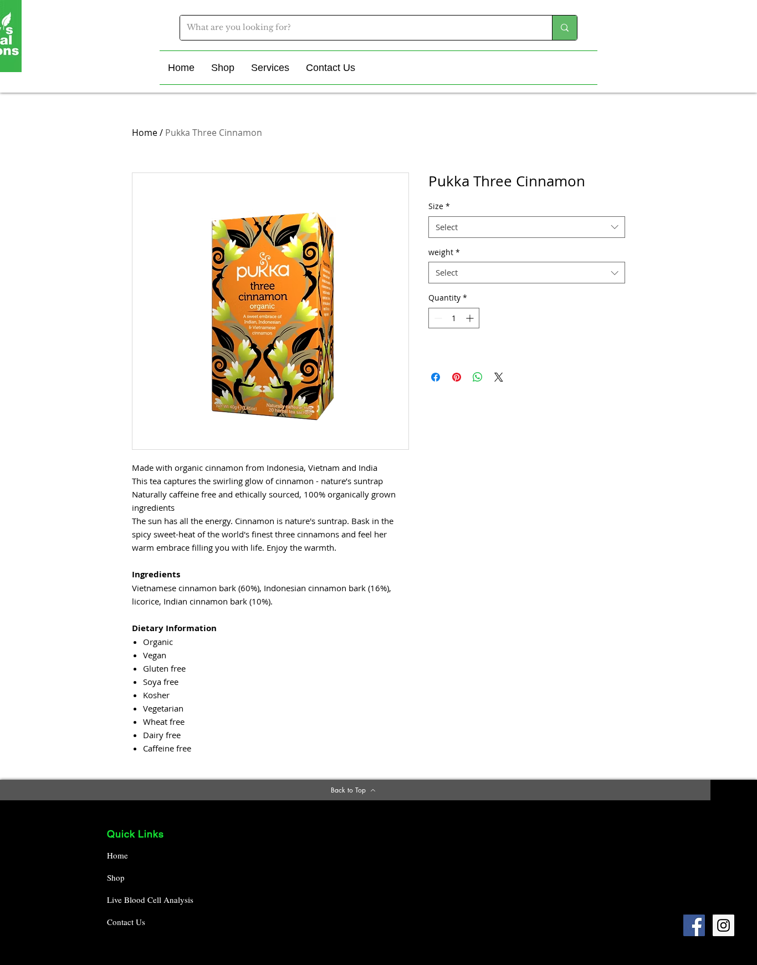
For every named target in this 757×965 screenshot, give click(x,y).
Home (144, 132)
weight (444, 252)
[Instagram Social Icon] (723, 925)
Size (439, 206)
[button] (223, 67)
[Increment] (471, 318)
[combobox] (526, 227)
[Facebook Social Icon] (694, 925)
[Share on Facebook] (435, 377)
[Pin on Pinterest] (456, 377)
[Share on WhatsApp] (477, 377)
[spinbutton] (454, 318)
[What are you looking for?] (564, 28)
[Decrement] (437, 318)
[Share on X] (498, 377)
